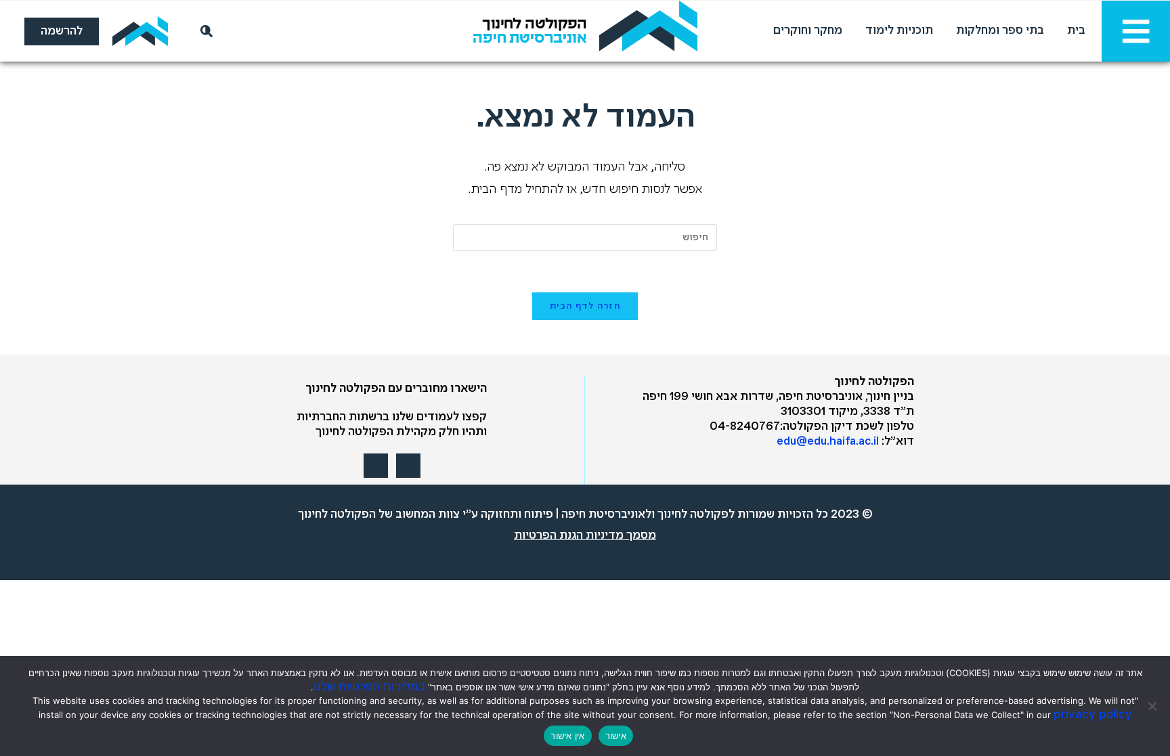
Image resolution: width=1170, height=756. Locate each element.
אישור (615, 735)
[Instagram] (376, 465)
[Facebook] (408, 465)
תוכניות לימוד (899, 31)
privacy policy (1093, 714)
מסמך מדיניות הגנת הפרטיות (585, 535)
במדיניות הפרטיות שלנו (369, 686)
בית (1076, 31)
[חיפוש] (204, 31)
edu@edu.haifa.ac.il (828, 441)
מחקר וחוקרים (807, 31)
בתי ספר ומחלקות (1000, 31)
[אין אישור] (1153, 706)
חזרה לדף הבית (585, 306)
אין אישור (567, 735)
